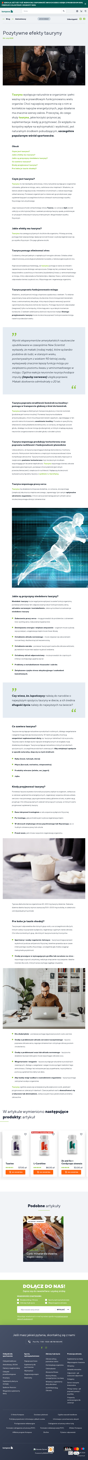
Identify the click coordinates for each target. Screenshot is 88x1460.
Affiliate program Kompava (22, 1432)
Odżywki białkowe (9, 1361)
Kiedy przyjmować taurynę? (25, 165)
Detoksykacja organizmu (55, 1365)
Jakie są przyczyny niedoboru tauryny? (30, 158)
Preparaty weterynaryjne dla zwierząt (73, 1400)
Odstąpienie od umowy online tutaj (61, 1423)
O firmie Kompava (17, 1415)
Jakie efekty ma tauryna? (23, 155)
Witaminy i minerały (36, 1221)
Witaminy (70, 1366)
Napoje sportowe (30, 1361)
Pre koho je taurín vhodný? (24, 168)
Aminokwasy (44, 19)
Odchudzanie (51, 1368)
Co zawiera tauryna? (21, 162)
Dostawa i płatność (41, 1415)
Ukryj (85, 4)
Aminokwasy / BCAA (10, 1364)
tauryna (24, 117)
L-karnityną (53, 474)
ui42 (51, 1453)
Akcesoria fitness (52, 1372)
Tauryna (17, 94)
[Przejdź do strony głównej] (11, 11)
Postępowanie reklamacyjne (24, 1423)
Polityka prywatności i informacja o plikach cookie (27, 1419)
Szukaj (63, 11)
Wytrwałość (28, 1371)
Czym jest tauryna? (21, 151)
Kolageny (70, 1379)
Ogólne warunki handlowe (67, 1415)
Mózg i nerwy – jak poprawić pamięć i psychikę (74, 1391)
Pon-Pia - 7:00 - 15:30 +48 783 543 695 (47, 1342)
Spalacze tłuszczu (9, 1387)
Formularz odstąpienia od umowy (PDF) (20, 1428)
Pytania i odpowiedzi (68, 1432)
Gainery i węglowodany (11, 1368)
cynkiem (43, 474)
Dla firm (46, 1432)
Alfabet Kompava (75, 1428)
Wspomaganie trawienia (76, 1362)
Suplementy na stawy (75, 1359)
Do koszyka (17, 1172)
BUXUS (45, 1453)
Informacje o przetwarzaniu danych (66, 1419)
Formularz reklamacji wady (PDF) (52, 1428)
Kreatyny (6, 1378)
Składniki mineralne (74, 1369)
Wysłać (61, 1310)
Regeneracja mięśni (31, 1374)
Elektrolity (28, 1378)
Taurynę (15, 1087)
